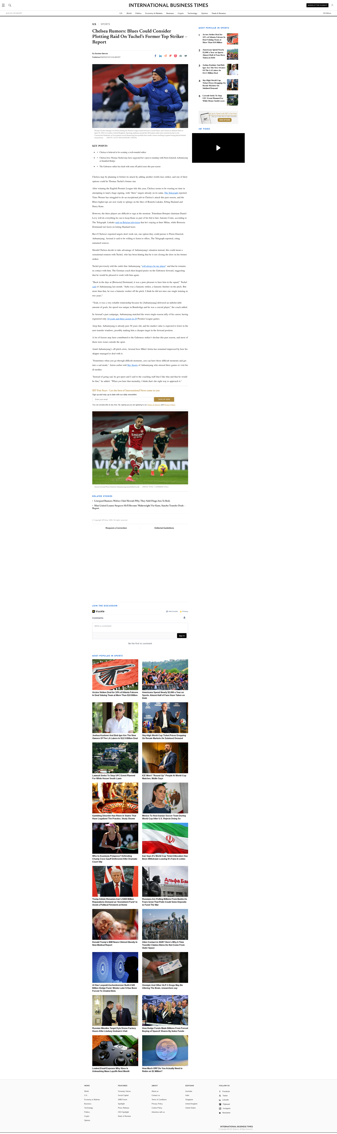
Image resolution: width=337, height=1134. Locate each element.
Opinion (204, 13)
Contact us (156, 1095)
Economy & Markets (153, 13)
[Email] (180, 55)
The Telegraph (171, 192)
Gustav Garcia (101, 53)
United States (190, 1108)
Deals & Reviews (219, 13)
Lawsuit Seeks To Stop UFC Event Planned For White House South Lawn (213, 98)
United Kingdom (191, 1104)
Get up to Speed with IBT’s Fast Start (223, 114)
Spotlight (121, 1104)
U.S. (121, 13)
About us (155, 1091)
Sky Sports (132, 365)
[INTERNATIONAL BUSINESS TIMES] (168, 5)
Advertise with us (158, 1112)
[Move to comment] (185, 55)
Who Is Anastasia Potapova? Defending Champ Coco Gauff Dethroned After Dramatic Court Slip (114, 859)
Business (170, 13)
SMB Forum (122, 1100)
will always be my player (153, 266)
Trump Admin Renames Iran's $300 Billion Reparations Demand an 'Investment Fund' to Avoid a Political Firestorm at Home (114, 902)
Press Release (123, 1108)
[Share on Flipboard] (170, 55)
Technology (192, 13)
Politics (138, 13)
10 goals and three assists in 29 (122, 318)
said (94, 286)
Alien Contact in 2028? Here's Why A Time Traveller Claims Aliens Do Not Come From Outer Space (163, 945)
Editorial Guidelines (164, 528)
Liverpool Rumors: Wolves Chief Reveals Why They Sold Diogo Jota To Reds (132, 501)
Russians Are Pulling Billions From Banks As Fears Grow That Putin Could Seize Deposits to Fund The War (164, 902)
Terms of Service (153, 405)
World (129, 13)
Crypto (181, 13)
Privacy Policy (169, 405)
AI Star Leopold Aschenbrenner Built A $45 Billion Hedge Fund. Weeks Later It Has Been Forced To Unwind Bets (114, 988)
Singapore (189, 1100)
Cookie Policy (157, 1108)
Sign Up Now (224, 120)
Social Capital (123, 1095)
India (187, 1095)
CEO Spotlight (123, 1112)
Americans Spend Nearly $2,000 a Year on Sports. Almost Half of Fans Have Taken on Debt (163, 695)
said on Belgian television (127, 222)
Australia (188, 1091)
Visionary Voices (124, 1091)
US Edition (327, 13)
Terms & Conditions (159, 1100)
